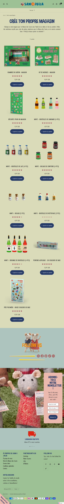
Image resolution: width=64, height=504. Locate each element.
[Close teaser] (10, 503)
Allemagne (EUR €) (7, 489)
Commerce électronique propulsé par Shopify (18, 494)
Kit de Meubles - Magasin (47, 72)
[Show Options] (57, 408)
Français (15, 489)
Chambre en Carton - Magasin (17, 72)
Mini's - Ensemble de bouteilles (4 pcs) (17, 260)
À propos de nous (7, 458)
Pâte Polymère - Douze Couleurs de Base (17, 307)
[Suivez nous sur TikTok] (46, 468)
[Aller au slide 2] (31, 446)
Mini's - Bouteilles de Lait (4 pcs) (17, 166)
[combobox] (52, 408)
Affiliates (25, 464)
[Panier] (60, 4)
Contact (5, 468)
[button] (61, 503)
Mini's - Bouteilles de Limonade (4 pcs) (47, 119)
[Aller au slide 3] (32, 446)
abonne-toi (53, 417)
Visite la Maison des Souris (10, 461)
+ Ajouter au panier (17, 84)
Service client (6, 463)
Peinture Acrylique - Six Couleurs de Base (46, 260)
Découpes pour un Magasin (17, 119)
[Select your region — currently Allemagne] (56, 4)
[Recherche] (7, 4)
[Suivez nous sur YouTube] (59, 464)
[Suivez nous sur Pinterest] (54, 464)
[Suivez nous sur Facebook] (46, 464)
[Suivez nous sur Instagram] (50, 464)
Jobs (24, 461)
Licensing (25, 456)
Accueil (4, 15)
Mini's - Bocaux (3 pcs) (17, 213)
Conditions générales (8, 466)
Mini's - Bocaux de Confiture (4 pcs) (47, 166)
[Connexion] (53, 4)
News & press (27, 458)
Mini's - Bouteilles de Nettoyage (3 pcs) (47, 213)
